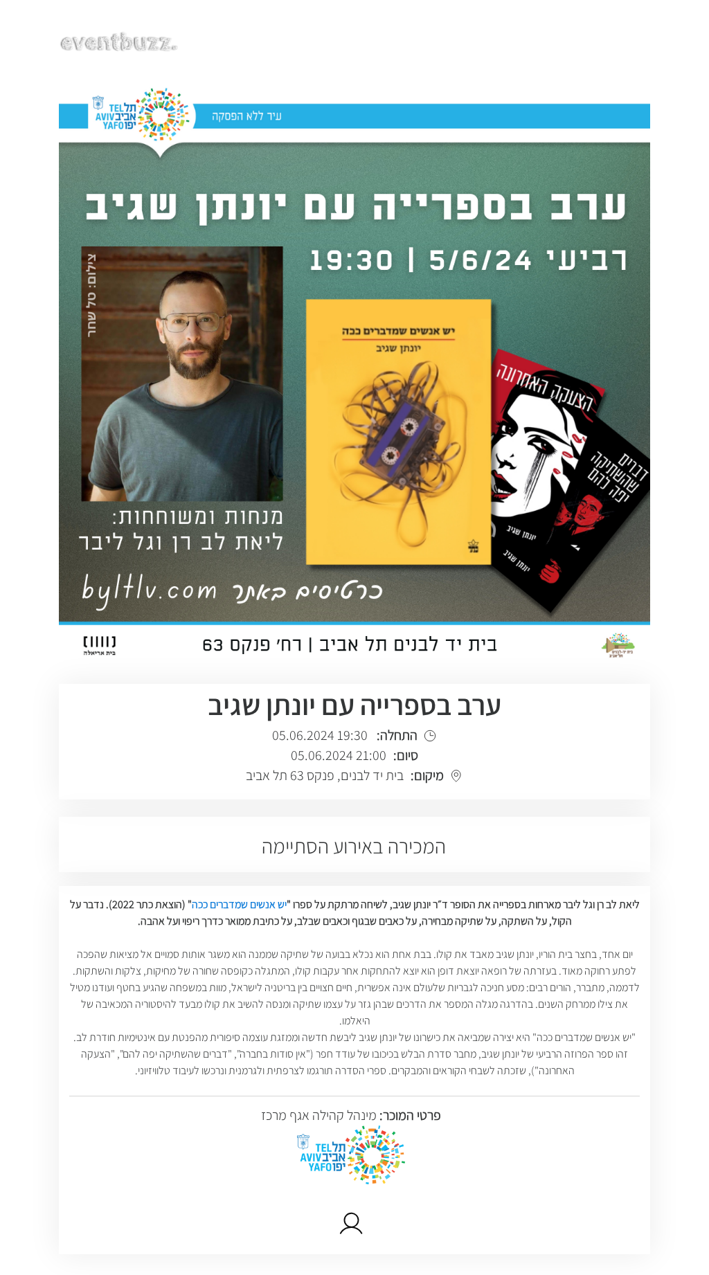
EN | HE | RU (610, 39)
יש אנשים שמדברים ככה (239, 904)
